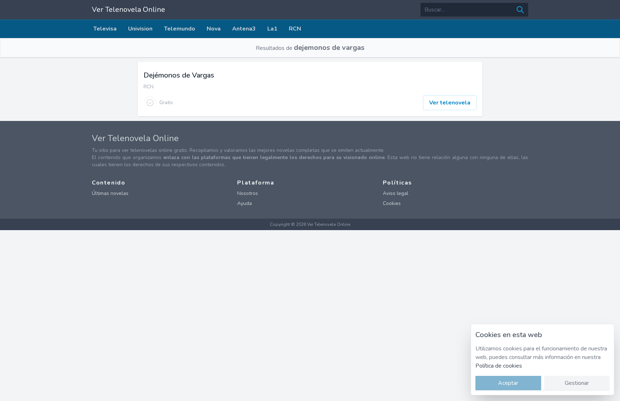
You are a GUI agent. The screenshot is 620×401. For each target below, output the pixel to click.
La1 (272, 29)
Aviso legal (395, 193)
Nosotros (247, 193)
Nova (214, 29)
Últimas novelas (110, 193)
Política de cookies (498, 366)
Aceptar (508, 383)
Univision (140, 29)
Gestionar (577, 383)
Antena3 (244, 29)
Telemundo (179, 29)
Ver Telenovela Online (128, 9)
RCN (295, 29)
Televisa (105, 29)
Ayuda (244, 203)
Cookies (392, 203)
